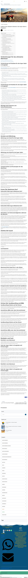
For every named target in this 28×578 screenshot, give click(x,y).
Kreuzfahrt (4, 473)
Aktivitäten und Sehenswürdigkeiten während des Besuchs (8, 43)
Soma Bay (4, 506)
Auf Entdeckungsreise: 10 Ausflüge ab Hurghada (11, 422)
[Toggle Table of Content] (14, 33)
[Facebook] (3, 530)
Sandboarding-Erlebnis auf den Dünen (6, 48)
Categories (3, 437)
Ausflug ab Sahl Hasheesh (6, 451)
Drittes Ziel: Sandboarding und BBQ (5, 47)
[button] (24, 1)
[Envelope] (3, 532)
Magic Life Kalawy (5, 481)
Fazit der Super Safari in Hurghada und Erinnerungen (8, 54)
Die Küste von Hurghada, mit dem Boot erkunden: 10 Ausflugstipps (13, 426)
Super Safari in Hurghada (12, 87)
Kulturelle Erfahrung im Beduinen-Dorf (7, 41)
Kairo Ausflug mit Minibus (8, 430)
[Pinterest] (9, 530)
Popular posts (3, 419)
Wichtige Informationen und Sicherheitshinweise (7, 36)
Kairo (3, 470)
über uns (2, 537)
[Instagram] (5, 530)
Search (2, 411)
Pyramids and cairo (5, 492)
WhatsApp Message (14, 577)
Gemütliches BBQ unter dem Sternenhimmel (7, 50)
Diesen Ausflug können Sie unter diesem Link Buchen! (7, 61)
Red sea (4, 495)
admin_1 (5, 30)
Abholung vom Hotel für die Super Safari (7, 38)
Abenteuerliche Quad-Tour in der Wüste (7, 45)
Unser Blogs (2, 536)
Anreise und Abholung (4, 37)
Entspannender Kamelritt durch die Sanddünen (7, 46)
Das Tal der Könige (5, 459)
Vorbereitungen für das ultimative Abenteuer (6, 34)
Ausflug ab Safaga (5, 448)
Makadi (3, 484)
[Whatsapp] (11, 530)
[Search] (25, 414)
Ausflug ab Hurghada (4, 24)
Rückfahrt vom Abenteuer (5, 52)
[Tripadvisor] (7, 530)
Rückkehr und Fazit (4, 51)
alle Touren (2, 535)
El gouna (4, 462)
